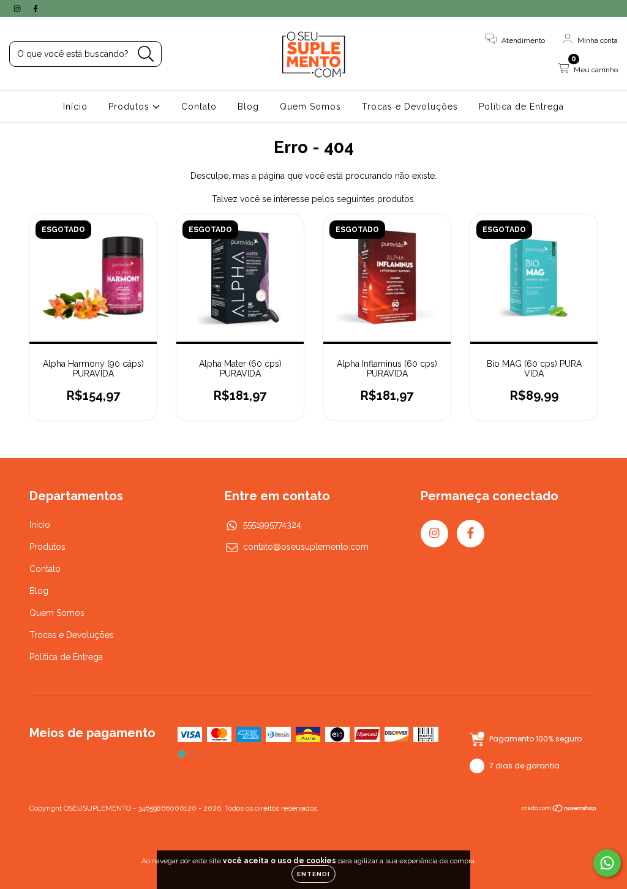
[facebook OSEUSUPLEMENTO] (35, 8)
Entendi (313, 874)
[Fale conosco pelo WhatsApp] (607, 863)
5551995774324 (272, 525)
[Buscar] (146, 54)
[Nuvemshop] (559, 809)
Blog (248, 106)
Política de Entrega (521, 106)
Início (75, 106)
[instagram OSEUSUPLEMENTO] (18, 8)
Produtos (130, 106)
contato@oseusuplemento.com (306, 547)
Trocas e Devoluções (410, 106)
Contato (199, 106)
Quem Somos (310, 106)
